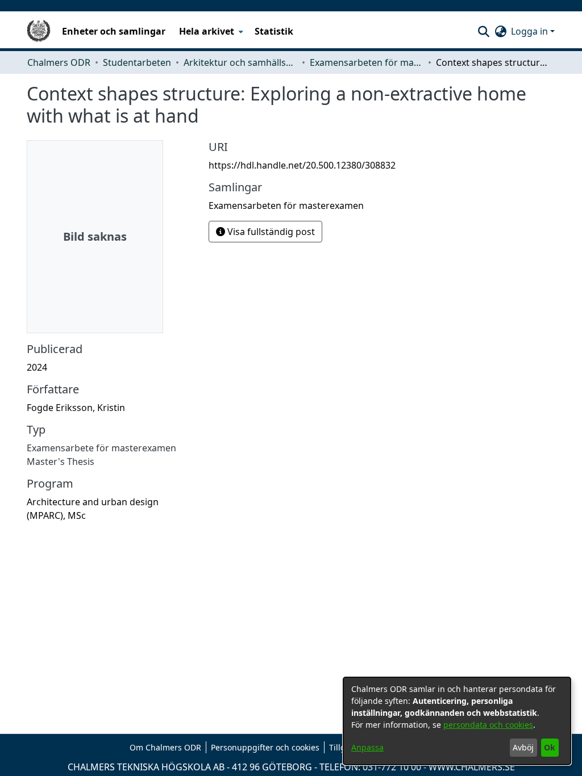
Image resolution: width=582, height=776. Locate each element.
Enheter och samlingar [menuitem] (113, 31)
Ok (549, 747)
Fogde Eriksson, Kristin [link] (76, 407)
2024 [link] (37, 367)
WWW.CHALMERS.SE (472, 767)
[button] (483, 31)
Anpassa (367, 747)
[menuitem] (210, 31)
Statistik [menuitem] (274, 31)
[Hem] (39, 31)
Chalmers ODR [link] (58, 62)
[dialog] (457, 721)
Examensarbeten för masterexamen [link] (366, 62)
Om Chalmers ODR (165, 747)
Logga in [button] (530, 31)
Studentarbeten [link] (137, 62)
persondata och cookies (488, 724)
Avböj (523, 747)
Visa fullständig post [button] (270, 231)
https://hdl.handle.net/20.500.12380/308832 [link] (302, 165)
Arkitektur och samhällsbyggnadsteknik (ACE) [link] (240, 62)
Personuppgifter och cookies (265, 747)
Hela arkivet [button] (206, 31)
